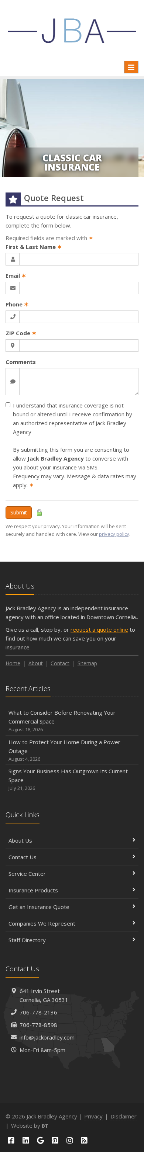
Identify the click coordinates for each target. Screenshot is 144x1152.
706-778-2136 (38, 1012)
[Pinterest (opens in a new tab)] (55, 1140)
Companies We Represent (41, 923)
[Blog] (84, 1140)
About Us (20, 840)
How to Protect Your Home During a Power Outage (64, 750)
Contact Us (22, 857)
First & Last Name (34, 246)
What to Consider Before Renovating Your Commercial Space (62, 721)
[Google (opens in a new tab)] (40, 1140)
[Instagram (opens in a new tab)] (70, 1140)
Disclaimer (123, 1116)
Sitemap (87, 663)
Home (13, 663)
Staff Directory (27, 940)
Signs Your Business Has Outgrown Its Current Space (68, 779)
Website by (29, 1125)
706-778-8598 (38, 1024)
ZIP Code (21, 333)
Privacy (93, 1116)
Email (16, 275)
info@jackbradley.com (47, 1037)
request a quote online (99, 629)
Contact (60, 663)
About (35, 663)
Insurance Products (33, 890)
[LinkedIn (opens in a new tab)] (26, 1140)
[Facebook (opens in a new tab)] (11, 1140)
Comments (21, 361)
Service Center (27, 873)
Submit (18, 512)
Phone (17, 304)
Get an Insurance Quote (38, 906)
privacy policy (114, 534)
